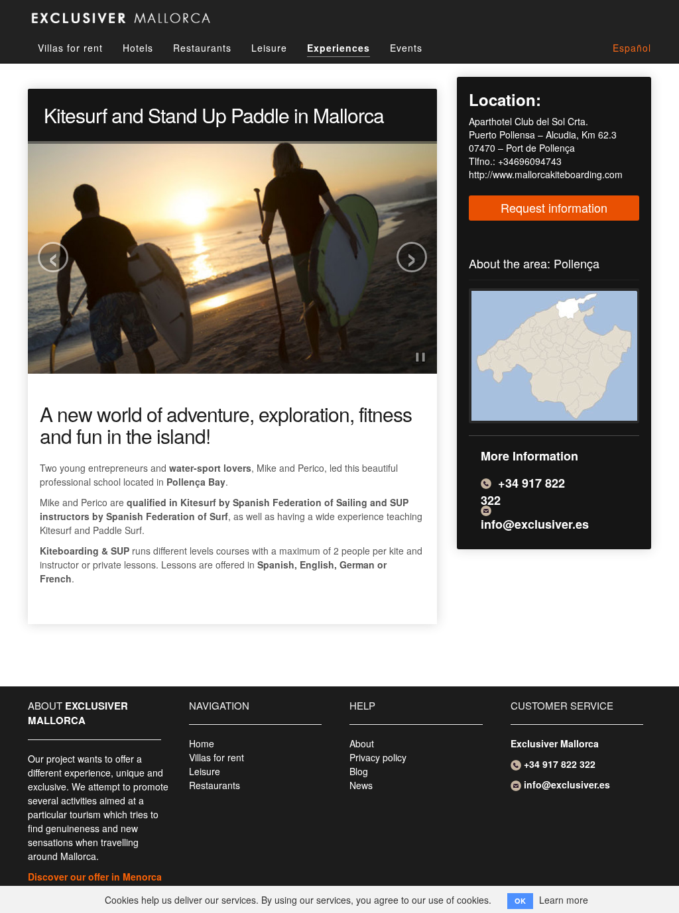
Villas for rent (70, 47)
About (361, 743)
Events (406, 47)
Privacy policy (377, 757)
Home (201, 743)
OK (520, 901)
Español (632, 47)
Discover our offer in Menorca (95, 876)
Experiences (338, 47)
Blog (358, 771)
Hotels (138, 47)
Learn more (563, 899)
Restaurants (202, 47)
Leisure (269, 47)
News (361, 785)
